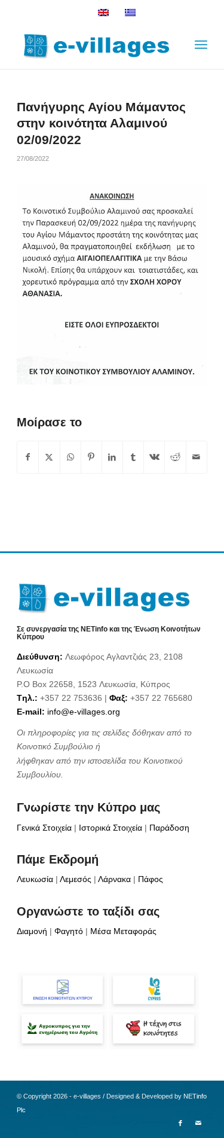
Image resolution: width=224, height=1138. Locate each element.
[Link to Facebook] (180, 1123)
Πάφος (150, 879)
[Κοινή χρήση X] (49, 457)
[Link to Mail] (198, 1123)
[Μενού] (201, 44)
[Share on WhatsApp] (70, 457)
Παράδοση (169, 827)
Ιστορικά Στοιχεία (110, 827)
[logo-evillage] (93, 45)
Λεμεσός (75, 879)
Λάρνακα (114, 879)
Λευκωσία (35, 879)
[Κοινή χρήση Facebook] (27, 457)
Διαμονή (32, 931)
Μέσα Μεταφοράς (123, 931)
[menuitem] (201, 44)
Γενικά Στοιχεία (44, 827)
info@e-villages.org (83, 711)
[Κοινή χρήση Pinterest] (91, 457)
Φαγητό (68, 931)
